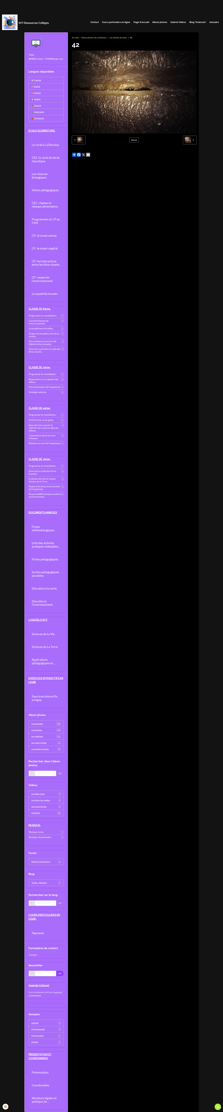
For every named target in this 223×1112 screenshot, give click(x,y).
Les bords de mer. (45, 806)
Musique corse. (36, 832)
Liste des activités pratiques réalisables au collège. (45, 544)
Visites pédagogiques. (45, 190)
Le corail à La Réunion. (45, 145)
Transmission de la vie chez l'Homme (42, 437)
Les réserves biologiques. (40, 175)
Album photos (159, 22)
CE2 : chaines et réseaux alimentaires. (45, 204)
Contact (94, 22)
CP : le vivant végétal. (45, 248)
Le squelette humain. (45, 293)
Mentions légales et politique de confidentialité (44, 1099)
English (36, 86)
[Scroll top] (218, 1107)
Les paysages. (45, 723)
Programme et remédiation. (42, 374)
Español (37, 93)
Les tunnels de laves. (118, 37)
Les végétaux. (45, 736)
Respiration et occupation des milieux (44, 380)
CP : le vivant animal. (44, 235)
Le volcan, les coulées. (45, 800)
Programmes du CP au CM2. (46, 221)
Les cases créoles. (45, 742)
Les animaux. (45, 730)
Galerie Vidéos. (178, 22)
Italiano (37, 99)
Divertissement (45, 1029)
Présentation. (40, 1072)
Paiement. (38, 933)
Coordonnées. (41, 1085)
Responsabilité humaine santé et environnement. (45, 495)
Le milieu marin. (45, 794)
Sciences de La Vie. (43, 634)
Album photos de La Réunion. (94, 37)
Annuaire (214, 22)
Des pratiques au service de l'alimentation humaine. (42, 342)
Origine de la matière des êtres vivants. (44, 335)
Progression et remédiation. (43, 315)
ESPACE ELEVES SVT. (45, 861)
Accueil (75, 37)
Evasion (45, 1042)
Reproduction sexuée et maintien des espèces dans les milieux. (44, 428)
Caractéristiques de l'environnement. (39, 322)
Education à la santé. (44, 588)
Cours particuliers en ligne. (116, 22)
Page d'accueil (141, 22)
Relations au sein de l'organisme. (45, 443)
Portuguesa (38, 118)
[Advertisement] (47, 6)
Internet (45, 1023)
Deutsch (37, 105)
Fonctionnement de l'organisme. (45, 387)
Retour (134, 140)
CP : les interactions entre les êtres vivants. (46, 263)
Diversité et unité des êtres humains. (42, 472)
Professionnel (45, 1035)
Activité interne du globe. (41, 420)
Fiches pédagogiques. (45, 559)
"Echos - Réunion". (45, 882)
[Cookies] (5, 1107)
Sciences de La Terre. (45, 647)
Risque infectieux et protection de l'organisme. (44, 487)
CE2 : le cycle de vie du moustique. (46, 159)
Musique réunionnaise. (40, 837)
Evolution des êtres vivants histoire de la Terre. (42, 480)
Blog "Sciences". (197, 22)
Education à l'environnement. (42, 603)
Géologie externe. (38, 392)
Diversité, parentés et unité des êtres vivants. (44, 350)
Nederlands (38, 112)
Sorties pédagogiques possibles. (45, 574)
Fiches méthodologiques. (43, 528)
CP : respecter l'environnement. (42, 279)
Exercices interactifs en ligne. (44, 698)
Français (37, 80)
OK (59, 773)
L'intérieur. (45, 813)
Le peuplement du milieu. (41, 328)
